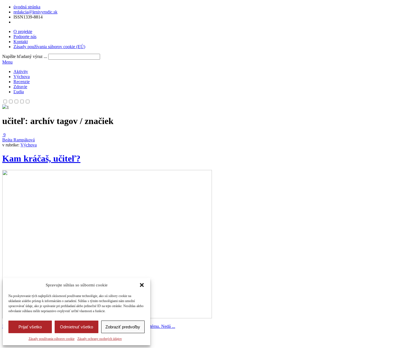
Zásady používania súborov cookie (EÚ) (49, 46)
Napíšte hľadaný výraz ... (24, 56)
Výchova (21, 76)
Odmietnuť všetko (76, 326)
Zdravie (20, 86)
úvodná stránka (26, 6)
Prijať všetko (30, 326)
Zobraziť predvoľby (122, 326)
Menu (7, 62)
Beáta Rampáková (18, 139)
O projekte (22, 31)
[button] (142, 285)
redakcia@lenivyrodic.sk (35, 12)
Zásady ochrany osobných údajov (99, 339)
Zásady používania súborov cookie (52, 339)
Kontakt (20, 41)
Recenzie (21, 81)
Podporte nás (24, 36)
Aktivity (20, 71)
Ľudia (18, 91)
